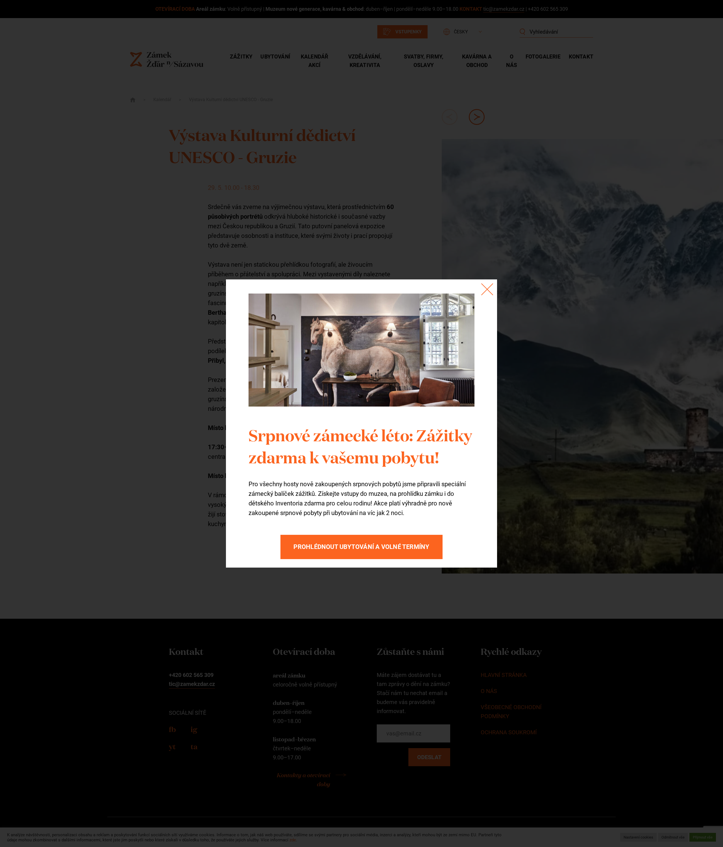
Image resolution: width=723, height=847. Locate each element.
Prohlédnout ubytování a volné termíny (361, 546)
